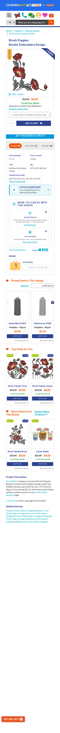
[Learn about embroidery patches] (46, 231)
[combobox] (32, 22)
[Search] (51, 22)
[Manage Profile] (38, 15)
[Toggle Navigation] (9, 15)
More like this (21, 340)
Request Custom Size (18, 109)
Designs (18, 31)
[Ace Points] (15, 265)
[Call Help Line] (24, 15)
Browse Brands (32, 31)
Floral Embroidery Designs (29, 516)
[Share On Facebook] (43, 250)
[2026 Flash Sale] (30, 5)
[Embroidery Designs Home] (17, 15)
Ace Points (11, 481)
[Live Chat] (31, 15)
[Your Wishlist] (45, 15)
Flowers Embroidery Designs (20, 510)
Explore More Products (42, 413)
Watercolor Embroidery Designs (32, 521)
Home (9, 31)
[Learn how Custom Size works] (46, 212)
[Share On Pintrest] (46, 250)
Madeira (25, 285)
